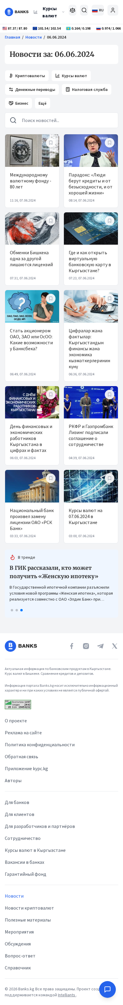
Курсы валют (49, 12)
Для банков (17, 810)
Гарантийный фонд (25, 882)
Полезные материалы (28, 928)
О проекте (16, 729)
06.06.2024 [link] (56, 37)
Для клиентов (19, 822)
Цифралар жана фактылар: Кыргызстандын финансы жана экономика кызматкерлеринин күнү (89, 348)
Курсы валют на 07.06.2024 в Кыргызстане (85, 516)
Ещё (43, 103)
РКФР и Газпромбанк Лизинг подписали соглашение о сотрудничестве (91, 435)
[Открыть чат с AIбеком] (107, 989)
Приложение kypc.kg (26, 776)
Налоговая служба (90, 89)
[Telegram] (100, 654)
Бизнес (21, 103)
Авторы (13, 788)
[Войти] (112, 10)
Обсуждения (18, 952)
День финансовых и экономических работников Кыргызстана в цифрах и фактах (31, 438)
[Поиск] (84, 10)
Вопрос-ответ (20, 964)
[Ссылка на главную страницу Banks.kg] (17, 12)
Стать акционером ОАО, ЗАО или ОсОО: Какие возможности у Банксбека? (31, 339)
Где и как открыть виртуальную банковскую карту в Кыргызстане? (90, 261)
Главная (12, 37)
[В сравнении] (73, 10)
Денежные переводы (35, 89)
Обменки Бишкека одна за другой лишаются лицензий (31, 258)
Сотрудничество (23, 846)
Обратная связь (21, 765)
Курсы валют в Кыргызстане (35, 858)
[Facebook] (71, 654)
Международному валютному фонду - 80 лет (30, 181)
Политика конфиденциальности (40, 753)
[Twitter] (114, 654)
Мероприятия (19, 940)
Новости (33, 37)
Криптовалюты (30, 75)
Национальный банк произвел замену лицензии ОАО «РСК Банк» (32, 519)
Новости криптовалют (29, 916)
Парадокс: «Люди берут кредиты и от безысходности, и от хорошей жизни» (91, 184)
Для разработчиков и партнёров (40, 834)
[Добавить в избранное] (51, 142)
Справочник (18, 976)
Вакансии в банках (24, 870)
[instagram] (86, 654)
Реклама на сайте (23, 741)
